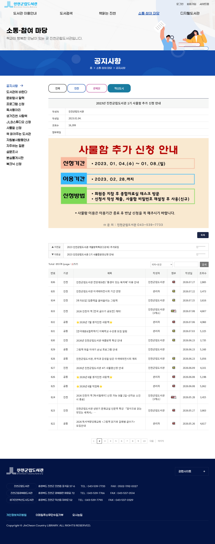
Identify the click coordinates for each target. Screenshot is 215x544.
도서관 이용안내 (25, 13)
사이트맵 (204, 4)
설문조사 (12, 152)
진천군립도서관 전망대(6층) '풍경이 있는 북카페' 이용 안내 (107, 282)
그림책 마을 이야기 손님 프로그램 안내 (96, 349)
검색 (204, 264)
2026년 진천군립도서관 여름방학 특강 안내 (99, 340)
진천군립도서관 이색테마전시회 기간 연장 (98, 291)
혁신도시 (119, 88)
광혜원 (96, 88)
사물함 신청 (14, 128)
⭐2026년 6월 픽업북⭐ (89, 386)
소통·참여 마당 (148, 13)
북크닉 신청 (14, 164)
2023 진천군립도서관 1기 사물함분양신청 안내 (90, 254)
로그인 (179, 4)
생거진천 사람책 (16, 116)
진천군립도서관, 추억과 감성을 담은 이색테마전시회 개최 (106, 358)
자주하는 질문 (15, 145)
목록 (203, 235)
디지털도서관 (190, 13)
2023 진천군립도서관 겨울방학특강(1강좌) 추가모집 (93, 247)
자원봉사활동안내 (17, 140)
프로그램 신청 (15, 104)
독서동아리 (13, 110)
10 (144, 440)
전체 (57, 88)
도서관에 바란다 (16, 92)
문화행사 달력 (15, 98)
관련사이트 (185, 471)
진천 (76, 88)
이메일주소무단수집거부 (49, 515)
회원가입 (191, 4)
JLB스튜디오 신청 (18, 122)
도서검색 (66, 13)
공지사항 (12, 86)
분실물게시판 (15, 158)
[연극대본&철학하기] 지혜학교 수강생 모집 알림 (101, 331)
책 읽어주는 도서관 (18, 134)
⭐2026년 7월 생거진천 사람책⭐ (94, 322)
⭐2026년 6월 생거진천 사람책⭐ (94, 377)
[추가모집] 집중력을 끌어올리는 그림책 (97, 300)
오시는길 (77, 515)
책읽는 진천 (107, 13)
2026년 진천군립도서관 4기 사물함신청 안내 (99, 368)
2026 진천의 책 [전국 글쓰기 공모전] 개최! (98, 311)
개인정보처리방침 (16, 515)
